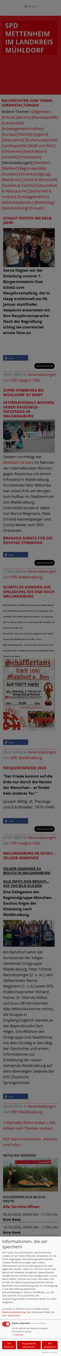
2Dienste (17, 1334)
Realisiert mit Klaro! (50, 1352)
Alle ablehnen (9, 1345)
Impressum (14, 1315)
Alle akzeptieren (50, 1345)
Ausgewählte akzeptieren (29, 1345)
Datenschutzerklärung (13, 1312)
